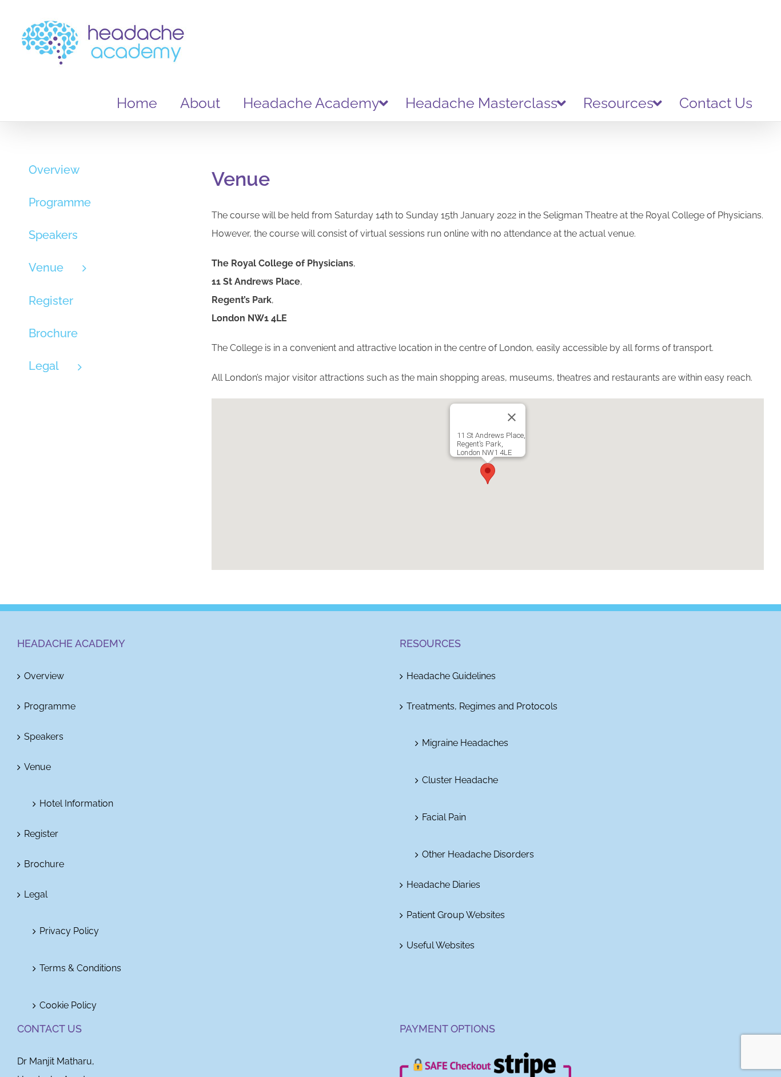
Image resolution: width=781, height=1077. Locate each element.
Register (41, 833)
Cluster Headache (460, 780)
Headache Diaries (443, 884)
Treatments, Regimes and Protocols (482, 706)
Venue (37, 766)
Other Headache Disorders (478, 854)
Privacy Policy (69, 931)
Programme (49, 706)
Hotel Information (76, 803)
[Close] (511, 417)
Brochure (44, 864)
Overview (44, 676)
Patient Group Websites (456, 915)
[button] (487, 473)
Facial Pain (444, 817)
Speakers (43, 736)
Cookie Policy (68, 1005)
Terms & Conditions (80, 968)
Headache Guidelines (451, 676)
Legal (35, 894)
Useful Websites (441, 945)
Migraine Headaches (465, 742)
